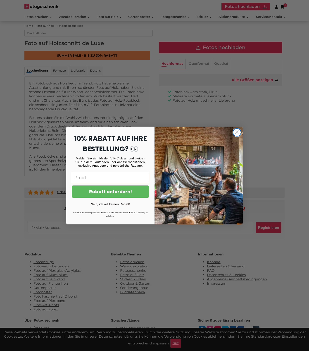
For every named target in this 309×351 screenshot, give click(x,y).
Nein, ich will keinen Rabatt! (110, 204)
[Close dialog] (237, 132)
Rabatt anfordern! (110, 191)
